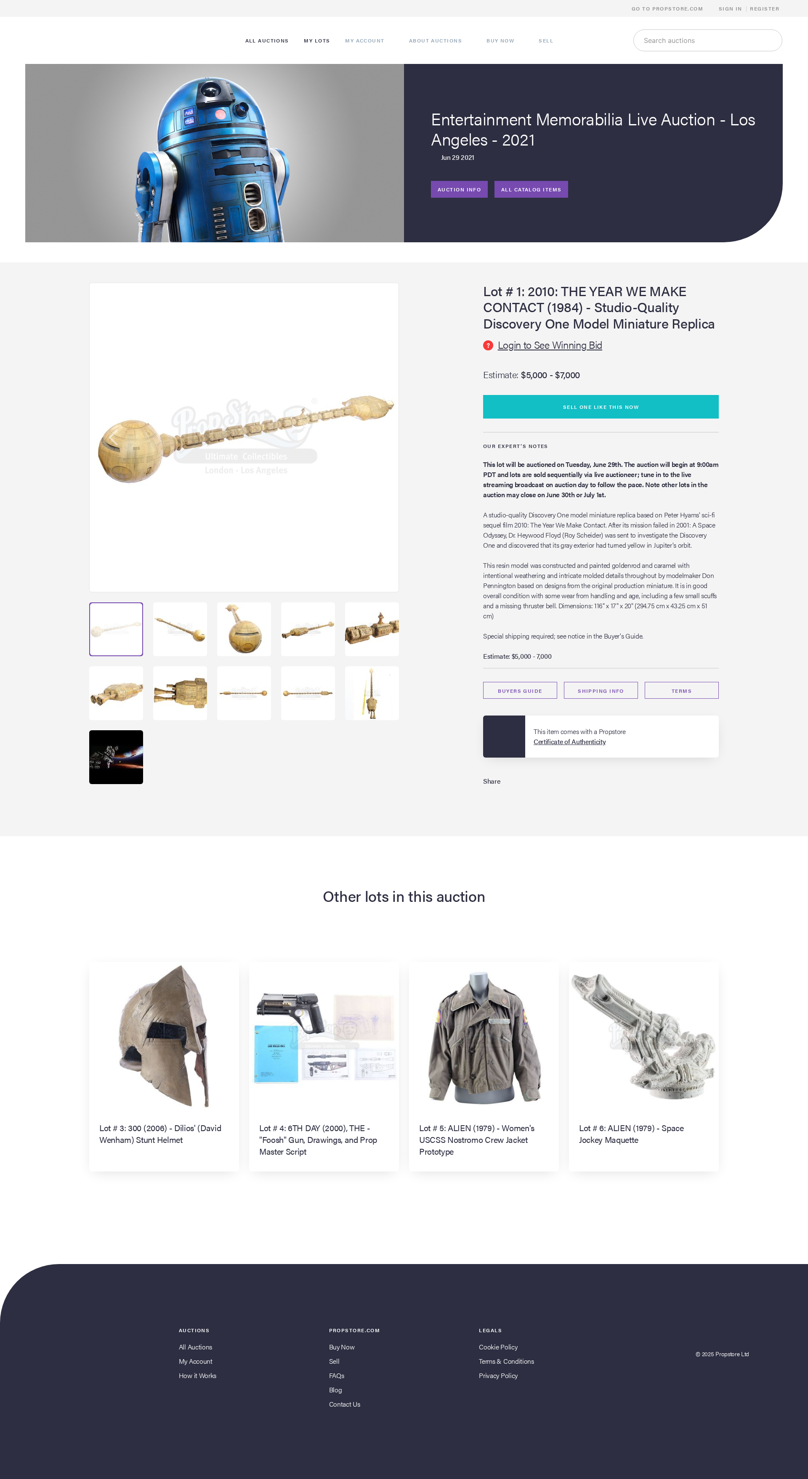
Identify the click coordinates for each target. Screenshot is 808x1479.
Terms (682, 690)
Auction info (459, 189)
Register (764, 8)
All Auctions (195, 1347)
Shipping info (601, 690)
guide (520, 690)
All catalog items (531, 189)
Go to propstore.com (668, 8)
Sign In (730, 8)
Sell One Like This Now (601, 407)
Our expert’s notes (515, 446)
